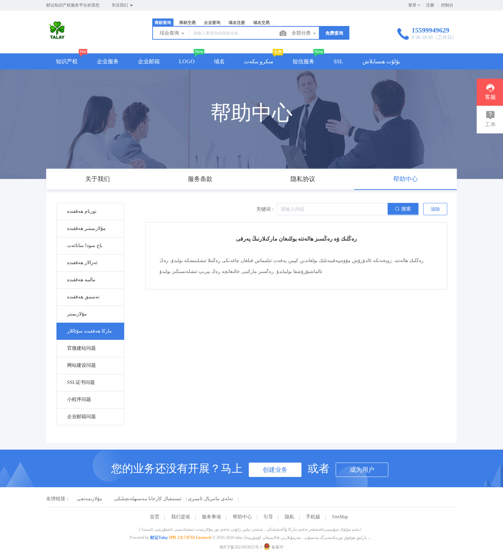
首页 (154, 516)
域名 (219, 61)
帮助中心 (242, 516)
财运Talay (159, 537)
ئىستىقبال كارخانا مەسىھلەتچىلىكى (147, 498)
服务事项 (211, 516)
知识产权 (67, 61)
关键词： (265, 209)
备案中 (277, 547)
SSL (338, 61)
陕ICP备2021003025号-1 (241, 547)
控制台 (447, 5)
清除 (435, 209)
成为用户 (362, 469)
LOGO (187, 61)
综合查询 (170, 33)
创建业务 (275, 469)
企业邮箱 (149, 61)
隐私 (289, 516)
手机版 (313, 516)
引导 (268, 516)
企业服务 (108, 61)
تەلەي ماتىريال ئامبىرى (210, 498)
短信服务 (303, 61)
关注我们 (120, 5)
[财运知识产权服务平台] (58, 39)
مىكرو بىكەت (258, 61)
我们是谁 (180, 516)
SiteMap (340, 516)
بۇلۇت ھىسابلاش (381, 61)
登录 (412, 5)
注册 (430, 5)
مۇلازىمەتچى (89, 498)
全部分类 (302, 33)
